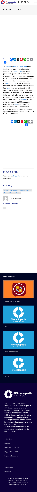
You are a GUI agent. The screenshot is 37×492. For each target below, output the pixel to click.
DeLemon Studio (21, 484)
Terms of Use (16, 482)
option (8, 67)
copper (24, 100)
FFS (6, 326)
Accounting (8, 467)
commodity (17, 71)
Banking (7, 472)
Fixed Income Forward (12, 301)
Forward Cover (9, 193)
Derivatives (14, 190)
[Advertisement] (18, 37)
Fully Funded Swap (11, 352)
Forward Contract (25, 190)
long (16, 104)
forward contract (20, 67)
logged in (16, 176)
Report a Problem (11, 456)
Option (18, 193)
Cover (6, 190)
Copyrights (18, 480)
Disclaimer (25, 482)
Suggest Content (11, 452)
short (9, 88)
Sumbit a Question (11, 448)
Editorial (7, 443)
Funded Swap (10, 377)
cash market (11, 83)
